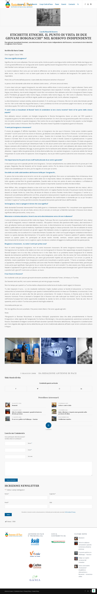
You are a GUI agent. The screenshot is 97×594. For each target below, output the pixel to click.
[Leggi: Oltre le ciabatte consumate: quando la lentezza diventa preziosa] (76, 543)
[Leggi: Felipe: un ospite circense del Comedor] (76, 558)
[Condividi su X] (38, 388)
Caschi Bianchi (45, 32)
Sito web (30, 456)
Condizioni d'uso (18, 591)
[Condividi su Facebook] (16, 388)
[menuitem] (21, 4)
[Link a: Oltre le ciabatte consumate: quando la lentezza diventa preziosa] (7, 411)
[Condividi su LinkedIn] (81, 388)
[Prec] (9, 351)
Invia (8, 514)
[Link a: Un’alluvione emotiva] (54, 418)
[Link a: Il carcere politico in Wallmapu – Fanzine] (7, 418)
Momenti (14, 405)
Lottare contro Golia (64, 405)
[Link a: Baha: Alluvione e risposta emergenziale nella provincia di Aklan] (54, 411)
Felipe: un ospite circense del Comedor (84, 560)
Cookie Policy (35, 591)
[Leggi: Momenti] (76, 538)
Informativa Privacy (70, 512)
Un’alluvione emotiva (64, 419)
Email (30, 450)
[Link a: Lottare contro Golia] (54, 405)
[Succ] (88, 351)
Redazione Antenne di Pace (59, 373)
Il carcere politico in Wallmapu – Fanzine (25, 419)
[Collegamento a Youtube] (88, 4)
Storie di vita (15, 378)
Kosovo (55, 32)
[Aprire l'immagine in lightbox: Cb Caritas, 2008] (37, 362)
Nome (30, 443)
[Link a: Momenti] (7, 405)
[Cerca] (78, 4)
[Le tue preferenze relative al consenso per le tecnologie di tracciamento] (93, 590)
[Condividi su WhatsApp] (59, 388)
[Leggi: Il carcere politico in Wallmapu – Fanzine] (76, 553)
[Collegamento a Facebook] (85, 4)
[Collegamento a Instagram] (90, 4)
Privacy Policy (27, 591)
